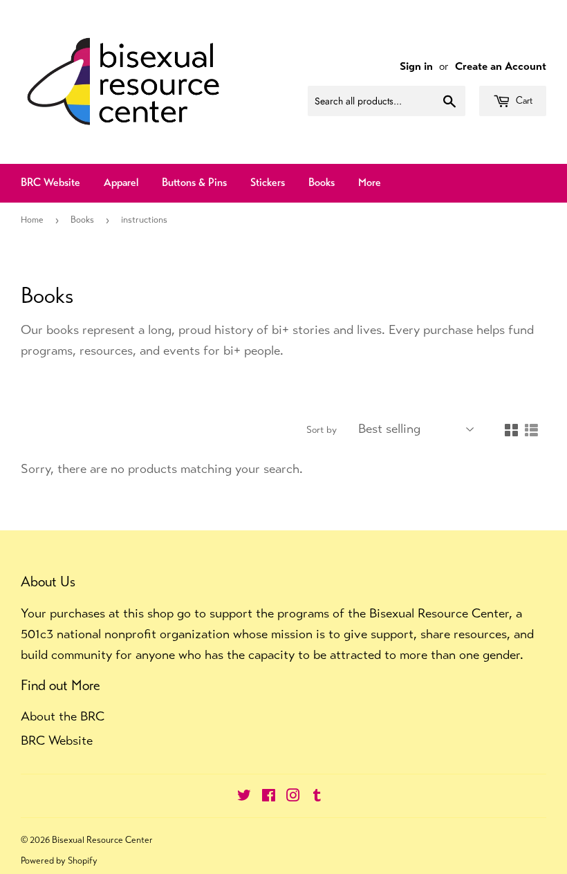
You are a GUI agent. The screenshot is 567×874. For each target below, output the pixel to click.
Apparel (121, 182)
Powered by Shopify (59, 860)
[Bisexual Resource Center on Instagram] (293, 796)
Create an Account (500, 66)
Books (321, 182)
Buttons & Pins (194, 182)
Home (32, 219)
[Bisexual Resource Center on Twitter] (244, 796)
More (369, 182)
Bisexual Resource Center (102, 840)
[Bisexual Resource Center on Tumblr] (317, 796)
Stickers (267, 182)
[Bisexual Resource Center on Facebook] (268, 796)
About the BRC (62, 716)
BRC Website (50, 182)
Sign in (416, 66)
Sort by (321, 429)
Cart (523, 100)
